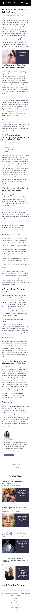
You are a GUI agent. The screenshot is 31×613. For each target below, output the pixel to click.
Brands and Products (15, 485)
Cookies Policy (15, 607)
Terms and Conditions (15, 605)
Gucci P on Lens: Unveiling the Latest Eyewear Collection (14, 508)
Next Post (15, 468)
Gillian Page (8, 439)
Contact (15, 609)
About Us (15, 600)
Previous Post (15, 464)
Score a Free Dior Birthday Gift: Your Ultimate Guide (14, 533)
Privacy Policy (15, 603)
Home (15, 598)
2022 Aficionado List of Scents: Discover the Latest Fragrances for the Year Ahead (15, 560)
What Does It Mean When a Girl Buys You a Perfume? (14, 482)
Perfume (23, 536)
